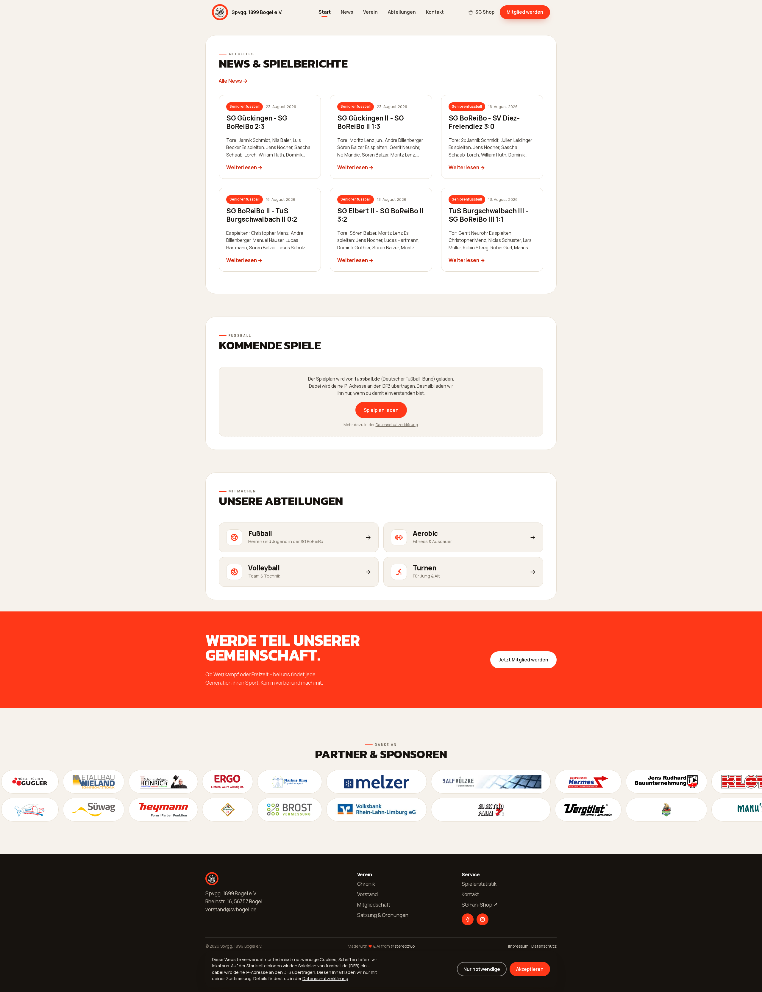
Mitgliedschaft (373, 904)
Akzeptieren (530, 969)
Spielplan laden (381, 410)
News (347, 12)
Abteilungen (402, 12)
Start (324, 12)
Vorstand (367, 894)
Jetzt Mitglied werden (523, 659)
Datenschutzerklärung (397, 424)
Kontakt (435, 12)
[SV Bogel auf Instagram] (482, 919)
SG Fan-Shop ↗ (480, 904)
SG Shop (484, 12)
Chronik (366, 883)
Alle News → (233, 80)
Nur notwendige (481, 969)
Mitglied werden (525, 12)
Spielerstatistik (479, 883)
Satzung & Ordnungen (382, 915)
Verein (370, 12)
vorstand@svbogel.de (231, 909)
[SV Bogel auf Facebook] (468, 919)
